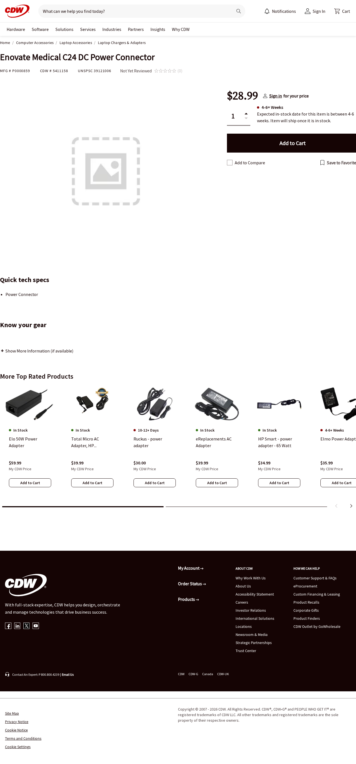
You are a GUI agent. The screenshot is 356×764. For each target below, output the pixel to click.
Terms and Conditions (23, 738)
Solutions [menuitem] (64, 29)
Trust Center (246, 650)
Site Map (12, 713)
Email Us (68, 674)
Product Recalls (306, 602)
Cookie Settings (18, 746)
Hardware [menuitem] (16, 29)
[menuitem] (267, 11)
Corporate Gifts (306, 610)
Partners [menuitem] (136, 29)
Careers (242, 602)
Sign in (275, 96)
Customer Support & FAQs (315, 578)
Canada (207, 674)
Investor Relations (251, 610)
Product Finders (306, 618)
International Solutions (255, 618)
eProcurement (305, 586)
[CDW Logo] (15, 11)
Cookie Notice (16, 730)
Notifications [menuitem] (284, 11)
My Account (189, 568)
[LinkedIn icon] (17, 626)
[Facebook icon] (8, 626)
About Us (243, 586)
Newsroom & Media (252, 634)
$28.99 (242, 95)
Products (187, 599)
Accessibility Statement (255, 594)
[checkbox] (230, 162)
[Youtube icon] (36, 626)
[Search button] (238, 11)
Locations (244, 626)
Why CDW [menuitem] (181, 29)
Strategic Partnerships (254, 642)
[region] (178, 448)
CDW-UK (223, 674)
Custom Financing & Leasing (316, 594)
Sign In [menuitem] (319, 11)
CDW (181, 674)
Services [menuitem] (88, 29)
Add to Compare (250, 162)
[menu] (280, 11)
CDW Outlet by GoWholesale (316, 626)
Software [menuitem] (40, 29)
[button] (342, 11)
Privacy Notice (16, 721)
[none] (15, 29)
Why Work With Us (251, 578)
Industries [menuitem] (111, 29)
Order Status (190, 583)
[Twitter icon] (26, 626)
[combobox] (133, 11)
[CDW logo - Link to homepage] (15, 11)
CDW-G (193, 674)
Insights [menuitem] (157, 29)
